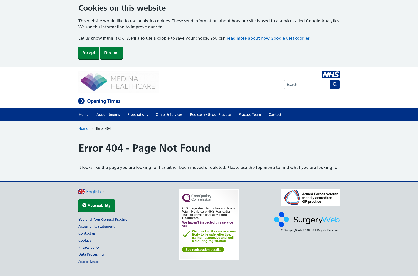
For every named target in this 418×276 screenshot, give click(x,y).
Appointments (108, 114)
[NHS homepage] (118, 82)
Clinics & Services (169, 114)
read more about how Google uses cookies (268, 38)
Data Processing (91, 254)
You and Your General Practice (102, 219)
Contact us (86, 233)
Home (84, 114)
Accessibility (98, 205)
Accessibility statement (96, 226)
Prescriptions (138, 114)
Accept (88, 52)
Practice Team (250, 114)
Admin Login (88, 261)
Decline (111, 52)
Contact (275, 114)
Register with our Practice (210, 114)
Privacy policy (89, 247)
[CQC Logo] (196, 201)
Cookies (84, 240)
